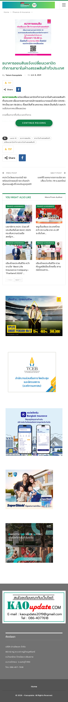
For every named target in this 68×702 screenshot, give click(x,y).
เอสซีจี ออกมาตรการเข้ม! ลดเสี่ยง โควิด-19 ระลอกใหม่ (52, 179)
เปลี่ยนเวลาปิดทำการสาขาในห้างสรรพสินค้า (19, 142)
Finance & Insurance (15, 206)
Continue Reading (34, 123)
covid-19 (13, 138)
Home (34, 686)
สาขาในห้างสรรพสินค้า (42, 138)
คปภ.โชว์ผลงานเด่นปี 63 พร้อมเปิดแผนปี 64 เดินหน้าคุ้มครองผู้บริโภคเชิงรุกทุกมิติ (16, 181)
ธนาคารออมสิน (25, 138)
